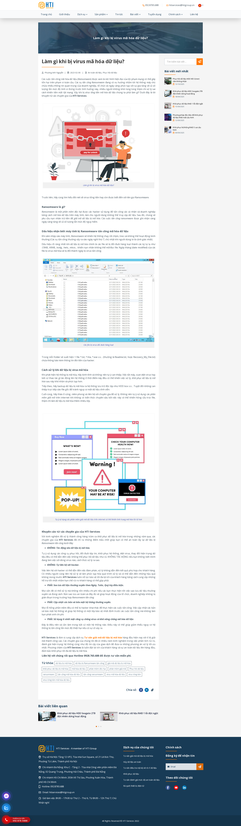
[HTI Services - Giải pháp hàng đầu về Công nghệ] (46, 5)
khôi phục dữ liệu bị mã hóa (55, 668)
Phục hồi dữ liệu (110, 72)
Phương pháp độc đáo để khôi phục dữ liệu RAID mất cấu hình (138, 715)
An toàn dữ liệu (95, 72)
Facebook (141, 690)
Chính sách (174, 14)
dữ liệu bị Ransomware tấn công (89, 663)
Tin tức (119, 14)
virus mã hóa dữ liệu (116, 674)
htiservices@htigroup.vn (181, 5)
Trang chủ (46, 14)
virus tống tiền (134, 674)
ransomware (48, 674)
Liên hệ (194, 14)
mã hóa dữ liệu (78, 668)
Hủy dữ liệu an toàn (132, 762)
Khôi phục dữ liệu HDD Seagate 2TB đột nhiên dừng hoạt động (188, 92)
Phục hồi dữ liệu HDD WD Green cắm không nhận (186, 80)
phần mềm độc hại (97, 668)
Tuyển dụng (154, 14)
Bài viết (134, 14)
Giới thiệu (64, 14)
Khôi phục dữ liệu (131, 774)
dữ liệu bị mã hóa (64, 663)
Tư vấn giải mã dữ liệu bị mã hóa (138, 756)
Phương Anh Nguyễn (54, 72)
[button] (96, 726)
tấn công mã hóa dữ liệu (69, 674)
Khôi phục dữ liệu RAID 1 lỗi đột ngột (77, 713)
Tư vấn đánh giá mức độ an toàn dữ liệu (141, 780)
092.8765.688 (152, 5)
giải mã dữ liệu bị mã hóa (119, 663)
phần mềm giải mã (117, 668)
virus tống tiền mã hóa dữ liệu (56, 680)
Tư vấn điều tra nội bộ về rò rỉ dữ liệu (140, 768)
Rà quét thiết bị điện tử (133, 786)
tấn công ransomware (93, 674)
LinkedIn (147, 690)
